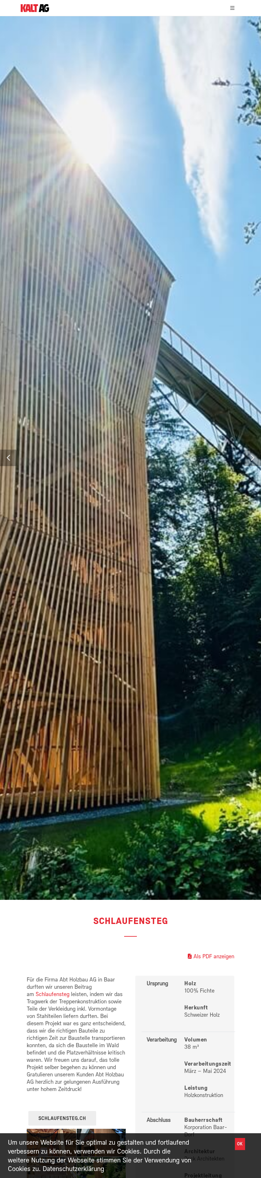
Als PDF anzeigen (214, 956)
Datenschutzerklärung (73, 1168)
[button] (8, 458)
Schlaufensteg (52, 994)
